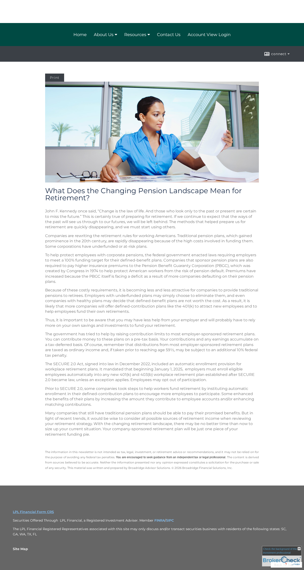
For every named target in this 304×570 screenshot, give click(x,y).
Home (80, 34)
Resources (135, 34)
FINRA (159, 520)
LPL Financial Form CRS (33, 512)
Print (54, 77)
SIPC (170, 520)
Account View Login (209, 34)
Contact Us (168, 34)
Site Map (20, 549)
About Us (104, 34)
